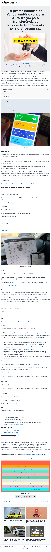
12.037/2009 (37, 364)
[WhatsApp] (32, 496)
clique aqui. (30, 349)
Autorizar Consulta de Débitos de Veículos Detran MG (36, 539)
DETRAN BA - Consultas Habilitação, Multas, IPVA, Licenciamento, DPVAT (18, 469)
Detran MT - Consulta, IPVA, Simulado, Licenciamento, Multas (16, 478)
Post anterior (5, 501)
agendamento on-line (22, 358)
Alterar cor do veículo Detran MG (13, 521)
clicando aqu (41, 342)
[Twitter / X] (18, 496)
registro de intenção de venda (33, 454)
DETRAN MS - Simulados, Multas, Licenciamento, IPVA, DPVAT (16, 481)
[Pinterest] (21, 496)
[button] (16, 3)
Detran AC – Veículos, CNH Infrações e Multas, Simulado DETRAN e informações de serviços (22, 487)
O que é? (4, 91)
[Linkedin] (24, 496)
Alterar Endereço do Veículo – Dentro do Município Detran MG (36, 522)
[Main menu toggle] (48, 3)
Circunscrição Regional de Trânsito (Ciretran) (14, 424)
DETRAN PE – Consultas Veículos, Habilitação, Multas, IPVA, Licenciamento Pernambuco (22, 472)
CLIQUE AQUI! (14, 285)
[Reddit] (26, 496)
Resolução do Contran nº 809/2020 (11, 431)
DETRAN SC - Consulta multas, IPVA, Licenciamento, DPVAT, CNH (16, 466)
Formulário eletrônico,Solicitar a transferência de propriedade (15, 321)
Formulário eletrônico (6, 230)
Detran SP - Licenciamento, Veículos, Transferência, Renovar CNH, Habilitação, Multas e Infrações (24, 490)
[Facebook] (16, 496)
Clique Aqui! (13, 203)
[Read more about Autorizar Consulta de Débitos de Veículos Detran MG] (36, 531)
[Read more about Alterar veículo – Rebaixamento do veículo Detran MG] (14, 531)
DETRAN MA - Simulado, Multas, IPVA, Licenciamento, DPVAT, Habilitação (18, 475)
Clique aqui (32, 346)
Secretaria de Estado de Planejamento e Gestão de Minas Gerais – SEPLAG (17, 184)
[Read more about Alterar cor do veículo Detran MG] (14, 512)
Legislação (5, 94)
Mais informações (6, 96)
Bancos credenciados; (9, 347)
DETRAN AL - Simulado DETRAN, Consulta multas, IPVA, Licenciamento (18, 484)
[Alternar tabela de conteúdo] (47, 90)
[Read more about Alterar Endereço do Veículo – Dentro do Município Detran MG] (36, 512)
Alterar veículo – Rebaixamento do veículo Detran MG (14, 539)
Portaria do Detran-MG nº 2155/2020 (12, 432)
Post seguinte (45, 501)
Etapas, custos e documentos (9, 93)
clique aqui (13, 439)
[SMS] (35, 496)
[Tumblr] (29, 496)
